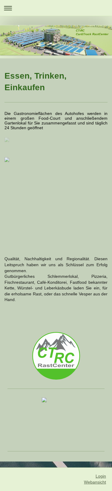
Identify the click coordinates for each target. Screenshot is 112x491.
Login (101, 476)
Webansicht (95, 482)
